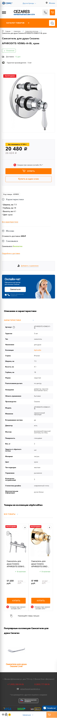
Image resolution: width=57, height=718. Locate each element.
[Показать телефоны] (45, 12)
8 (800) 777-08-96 (42, 684)
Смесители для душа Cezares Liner (16, 665)
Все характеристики (10, 222)
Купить (31, 171)
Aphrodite (37, 350)
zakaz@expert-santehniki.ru (30, 689)
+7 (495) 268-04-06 (15, 684)
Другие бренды (28, 3)
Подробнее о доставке (11, 253)
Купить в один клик (28, 179)
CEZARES (24, 12)
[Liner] (16, 650)
